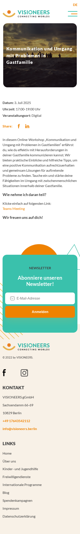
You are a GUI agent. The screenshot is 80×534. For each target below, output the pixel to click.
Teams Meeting (14, 208)
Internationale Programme (22, 485)
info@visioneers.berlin (20, 429)
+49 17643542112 (16, 421)
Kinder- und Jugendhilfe (20, 469)
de (75, 5)
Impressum (11, 508)
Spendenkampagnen (17, 500)
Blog (6, 492)
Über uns (9, 461)
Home (7, 453)
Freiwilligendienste (17, 477)
